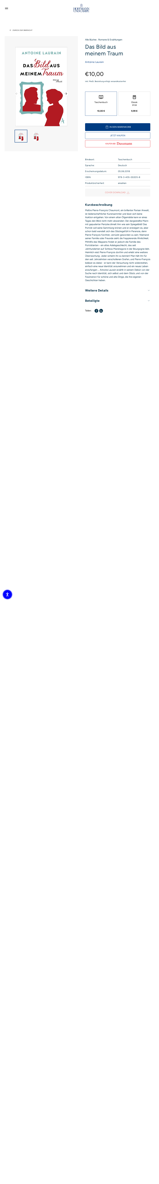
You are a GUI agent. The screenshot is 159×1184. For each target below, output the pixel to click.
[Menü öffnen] (6, 8)
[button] (7, 594)
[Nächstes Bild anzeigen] (66, 93)
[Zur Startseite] (81, 8)
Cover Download (115, 192)
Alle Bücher (91, 39)
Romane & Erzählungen (110, 39)
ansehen (122, 183)
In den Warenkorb (120, 127)
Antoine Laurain (94, 62)
